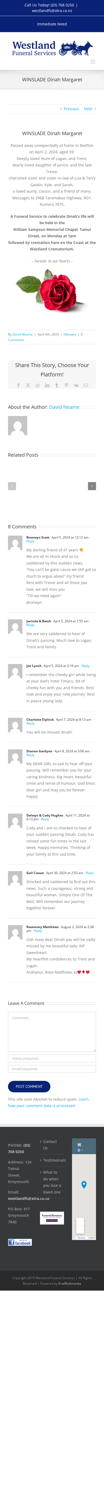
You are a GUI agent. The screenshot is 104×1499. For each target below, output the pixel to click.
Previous (71, 108)
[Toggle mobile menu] (93, 61)
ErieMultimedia (69, 1283)
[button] (12, 486)
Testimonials (52, 1160)
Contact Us (50, 1145)
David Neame (23, 334)
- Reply (84, 665)
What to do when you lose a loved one (52, 1182)
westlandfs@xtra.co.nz (52, 10)
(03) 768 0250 (62, 4)
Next (88, 108)
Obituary (69, 334)
